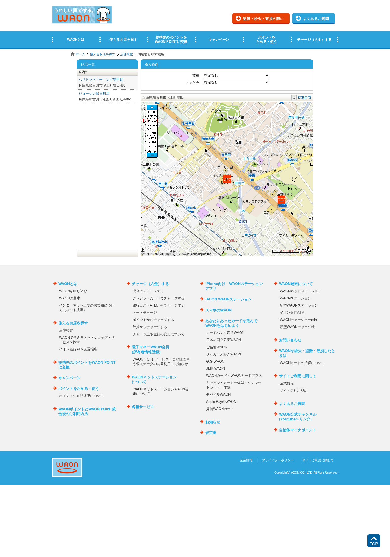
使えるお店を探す (102, 54)
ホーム (80, 54)
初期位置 (304, 97)
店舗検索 (126, 54)
